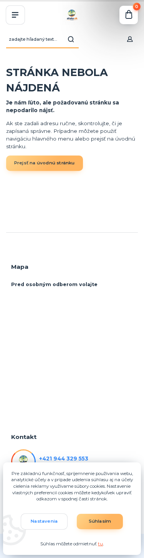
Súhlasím (100, 521)
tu (100, 543)
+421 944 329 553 (63, 458)
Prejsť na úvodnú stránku (44, 163)
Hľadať (71, 39)
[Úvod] (71, 15)
